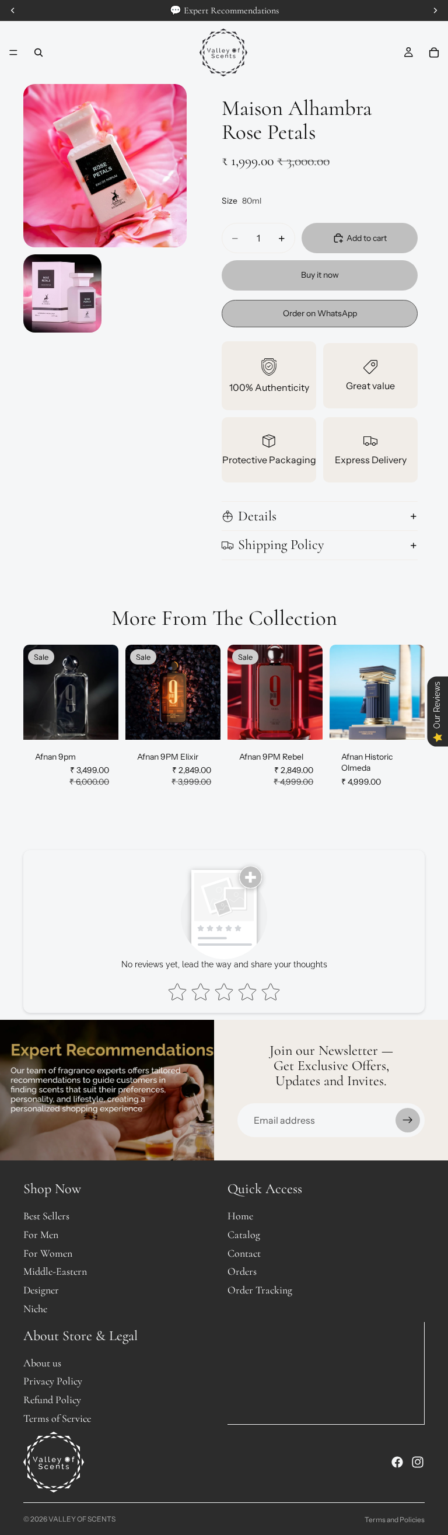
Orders (242, 1271)
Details (257, 516)
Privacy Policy (52, 1381)
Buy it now (320, 275)
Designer (41, 1290)
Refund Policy (52, 1399)
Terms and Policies (395, 1519)
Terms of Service (57, 1418)
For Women (47, 1252)
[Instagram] (418, 1461)
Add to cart (366, 238)
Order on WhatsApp (320, 313)
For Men (40, 1234)
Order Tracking (260, 1290)
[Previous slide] (36, 692)
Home (240, 1215)
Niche (35, 1308)
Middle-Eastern (55, 1271)
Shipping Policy (281, 544)
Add (110, 721)
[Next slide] (105, 692)
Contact (244, 1252)
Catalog (244, 1234)
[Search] (38, 52)
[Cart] (434, 52)
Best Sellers (46, 1215)
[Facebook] (397, 1461)
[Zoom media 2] (62, 293)
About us (42, 1362)
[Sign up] (408, 1120)
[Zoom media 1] (105, 165)
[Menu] (13, 52)
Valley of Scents (82, 1519)
